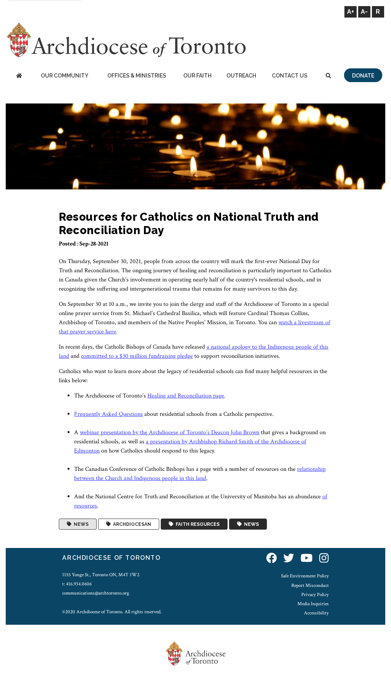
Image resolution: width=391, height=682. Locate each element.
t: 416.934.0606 (77, 584)
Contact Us (289, 76)
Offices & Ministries (136, 76)
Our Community (64, 76)
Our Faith (197, 76)
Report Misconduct (310, 585)
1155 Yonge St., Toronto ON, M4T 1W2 (100, 575)
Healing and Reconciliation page (185, 396)
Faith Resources (196, 524)
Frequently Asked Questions (108, 414)
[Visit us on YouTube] (307, 559)
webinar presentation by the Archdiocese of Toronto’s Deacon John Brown (169, 432)
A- (364, 11)
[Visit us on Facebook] (271, 559)
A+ (350, 11)
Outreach (241, 76)
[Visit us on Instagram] (324, 559)
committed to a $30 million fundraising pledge (137, 356)
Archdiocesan (131, 524)
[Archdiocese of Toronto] (126, 40)
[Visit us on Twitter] (288, 559)
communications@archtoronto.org (95, 593)
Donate (363, 76)
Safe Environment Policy (305, 576)
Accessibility (316, 613)
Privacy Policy (315, 594)
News (80, 524)
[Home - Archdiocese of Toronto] (19, 76)
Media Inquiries (313, 604)
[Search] (328, 76)
